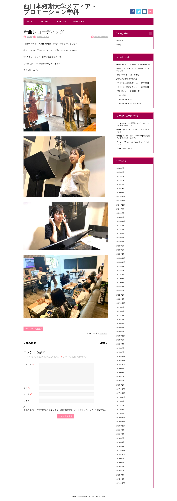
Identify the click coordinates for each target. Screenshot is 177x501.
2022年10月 (121, 262)
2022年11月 (121, 258)
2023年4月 (120, 242)
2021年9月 (120, 307)
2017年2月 (120, 414)
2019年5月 (120, 348)
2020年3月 (120, 332)
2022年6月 (120, 279)
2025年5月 (120, 180)
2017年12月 (121, 389)
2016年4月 (120, 442)
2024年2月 (120, 217)
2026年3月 (120, 168)
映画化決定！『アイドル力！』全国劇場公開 (133, 64)
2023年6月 (120, 234)
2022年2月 (120, 295)
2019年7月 (120, 344)
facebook (60, 21)
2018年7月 (120, 369)
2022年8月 (120, 270)
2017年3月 (120, 410)
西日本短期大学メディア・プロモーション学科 (60, 9)
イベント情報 (121, 95)
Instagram (144, 11)
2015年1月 (120, 479)
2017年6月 (120, 405)
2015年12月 (121, 450)
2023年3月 (120, 246)
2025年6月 (120, 176)
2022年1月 (120, 299)
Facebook (132, 11)
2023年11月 (121, 221)
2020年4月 (120, 328)
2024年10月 (121, 205)
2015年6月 (120, 471)
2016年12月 (121, 418)
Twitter (138, 11)
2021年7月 (120, 311)
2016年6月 (120, 434)
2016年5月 (120, 438)
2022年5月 (120, 283)
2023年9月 (120, 225)
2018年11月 (121, 360)
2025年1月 (120, 193)
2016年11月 (121, 422)
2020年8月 (120, 319)
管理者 (29, 36)
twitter (44, 21)
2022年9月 (120, 266)
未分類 (118, 45)
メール (28, 394)
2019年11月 (121, 336)
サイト (26, 400)
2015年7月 (120, 467)
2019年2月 (120, 352)
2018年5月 (120, 377)
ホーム (30, 21)
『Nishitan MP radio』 (124, 99)
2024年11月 (121, 201)
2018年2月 (120, 385)
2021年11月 (121, 303)
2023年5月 (120, 238)
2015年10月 (121, 455)
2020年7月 (120, 324)
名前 (27, 387)
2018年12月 (121, 356)
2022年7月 (120, 275)
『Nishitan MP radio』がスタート (128, 103)
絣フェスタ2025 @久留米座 (126, 79)
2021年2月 (120, 315)
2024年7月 (120, 209)
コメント (29, 364)
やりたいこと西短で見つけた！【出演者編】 (133, 87)
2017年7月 (120, 401)
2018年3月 (120, 381)
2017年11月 (121, 393)
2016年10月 (121, 426)
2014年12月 (121, 483)
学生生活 (38, 329)
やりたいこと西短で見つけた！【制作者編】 (133, 83)
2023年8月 (120, 229)
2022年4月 (120, 287)
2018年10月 (121, 365)
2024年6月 (120, 213)
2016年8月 (120, 430)
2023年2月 (120, 250)
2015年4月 (120, 475)
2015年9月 (120, 459)
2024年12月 (121, 197)
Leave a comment (101, 36)
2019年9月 (120, 340)
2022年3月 (120, 291)
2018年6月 (120, 373)
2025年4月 (120, 185)
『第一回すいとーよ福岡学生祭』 (128, 91)
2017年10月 (121, 397)
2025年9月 (120, 172)
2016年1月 (120, 446)
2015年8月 (120, 463)
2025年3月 (120, 189)
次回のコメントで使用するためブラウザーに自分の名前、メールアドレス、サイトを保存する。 (65, 410)
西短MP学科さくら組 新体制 (127, 75)
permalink (103, 333)
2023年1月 (120, 254)
